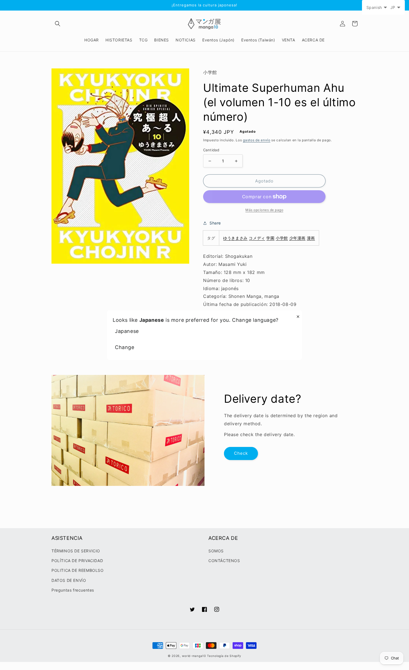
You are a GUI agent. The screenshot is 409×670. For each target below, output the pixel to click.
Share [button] (215, 223)
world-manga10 (194, 656)
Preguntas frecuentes (72, 590)
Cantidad (211, 150)
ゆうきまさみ (235, 238)
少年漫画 (297, 238)
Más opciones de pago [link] (264, 210)
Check (241, 453)
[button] (57, 24)
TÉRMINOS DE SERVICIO (75, 550)
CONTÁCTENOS (224, 560)
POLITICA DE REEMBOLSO (77, 570)
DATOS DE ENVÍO (68, 580)
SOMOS (216, 550)
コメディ (257, 238)
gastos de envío (256, 140)
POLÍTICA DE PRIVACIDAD (77, 560)
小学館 (282, 238)
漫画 (311, 238)
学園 (270, 238)
